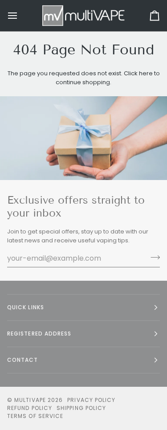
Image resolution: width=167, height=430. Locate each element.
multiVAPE (30, 400)
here (146, 73)
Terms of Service (35, 416)
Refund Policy (29, 408)
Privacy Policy (91, 400)
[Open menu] (20, 15)
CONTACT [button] (22, 360)
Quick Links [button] (25, 307)
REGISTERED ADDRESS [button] (39, 333)
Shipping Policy (81, 408)
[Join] (152, 257)
